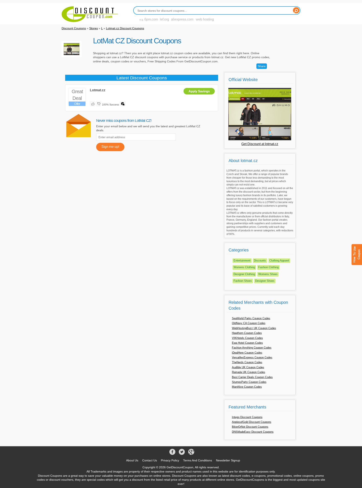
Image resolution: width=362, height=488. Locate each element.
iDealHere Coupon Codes (247, 352)
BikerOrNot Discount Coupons (250, 426)
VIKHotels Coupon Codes (247, 338)
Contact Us (149, 460)
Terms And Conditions (197, 460)
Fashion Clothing (268, 267)
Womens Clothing (244, 267)
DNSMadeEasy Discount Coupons (253, 431)
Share (262, 66)
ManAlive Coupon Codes (247, 386)
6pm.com (151, 19)
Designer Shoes (264, 280)
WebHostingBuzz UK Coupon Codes (254, 328)
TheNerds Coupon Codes (247, 362)
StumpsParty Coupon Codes (249, 382)
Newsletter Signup (228, 460)
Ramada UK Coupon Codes (248, 372)
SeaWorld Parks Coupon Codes (251, 318)
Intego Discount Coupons (247, 417)
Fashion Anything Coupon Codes (252, 347)
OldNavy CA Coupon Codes (248, 323)
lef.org (164, 19)
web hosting (205, 19)
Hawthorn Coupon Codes (247, 333)
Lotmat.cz (97, 90)
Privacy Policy (170, 460)
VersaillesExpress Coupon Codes (252, 357)
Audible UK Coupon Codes (248, 367)
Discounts (260, 260)
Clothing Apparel (279, 260)
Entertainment (242, 260)
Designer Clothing (244, 274)
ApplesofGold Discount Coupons (251, 422)
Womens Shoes (268, 274)
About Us (132, 460)
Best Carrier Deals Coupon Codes (252, 377)
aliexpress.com (182, 19)
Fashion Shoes (243, 280)
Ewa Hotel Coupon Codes (247, 342)
